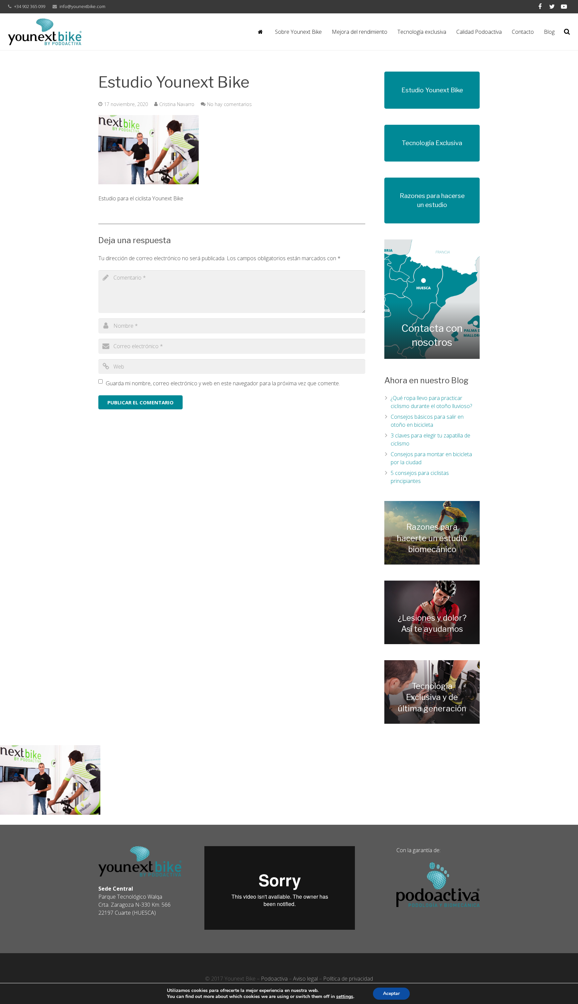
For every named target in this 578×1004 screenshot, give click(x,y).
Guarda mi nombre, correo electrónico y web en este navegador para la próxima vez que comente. (223, 383)
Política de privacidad (348, 978)
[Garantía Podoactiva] (438, 905)
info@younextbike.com (82, 6)
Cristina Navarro (176, 104)
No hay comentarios (229, 104)
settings (344, 997)
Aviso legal (305, 978)
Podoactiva (274, 978)
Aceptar (391, 993)
